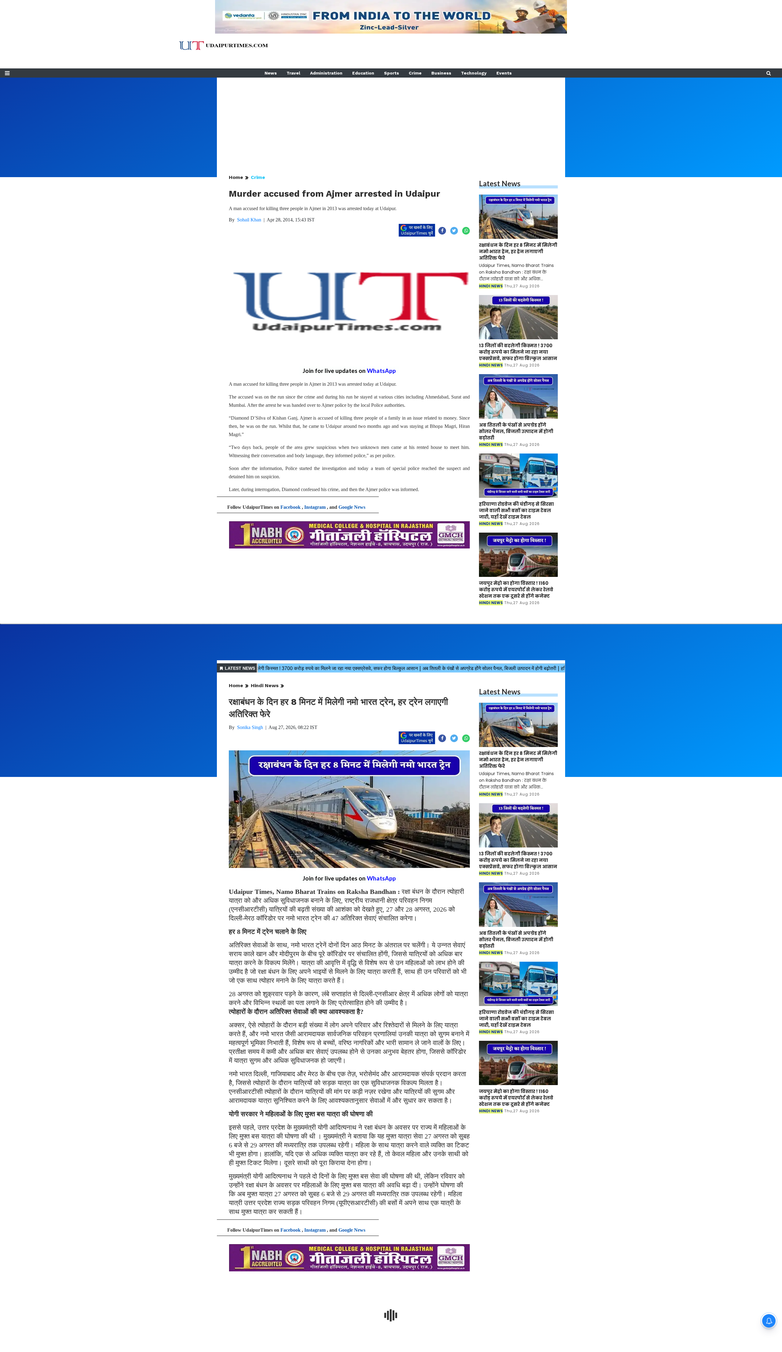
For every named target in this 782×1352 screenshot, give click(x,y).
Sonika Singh (250, 727)
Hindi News (265, 685)
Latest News (500, 183)
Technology (474, 73)
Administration (326, 73)
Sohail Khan (249, 219)
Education (363, 73)
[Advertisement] (391, 120)
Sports (391, 73)
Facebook (290, 507)
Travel (293, 73)
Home (236, 177)
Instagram (315, 507)
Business (441, 73)
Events (504, 73)
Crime (415, 73)
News (271, 73)
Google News (351, 507)
